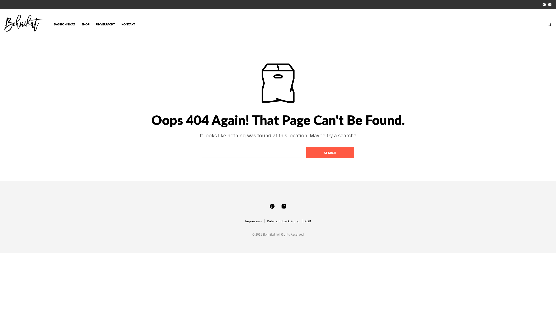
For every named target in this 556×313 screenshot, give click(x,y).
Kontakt (128, 24)
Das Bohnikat (64, 24)
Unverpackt (105, 24)
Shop (85, 24)
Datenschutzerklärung (283, 221)
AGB (307, 221)
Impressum (253, 221)
